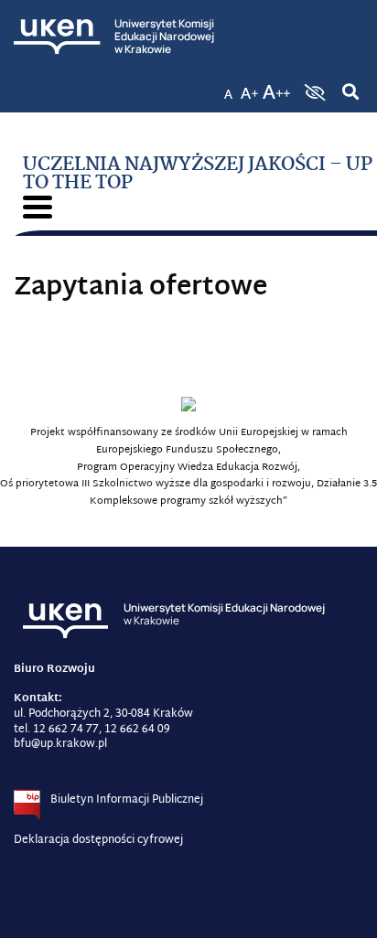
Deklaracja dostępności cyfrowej (98, 840)
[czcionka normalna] (228, 87)
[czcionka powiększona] (250, 87)
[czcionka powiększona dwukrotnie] (276, 87)
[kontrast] (313, 92)
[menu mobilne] (37, 207)
